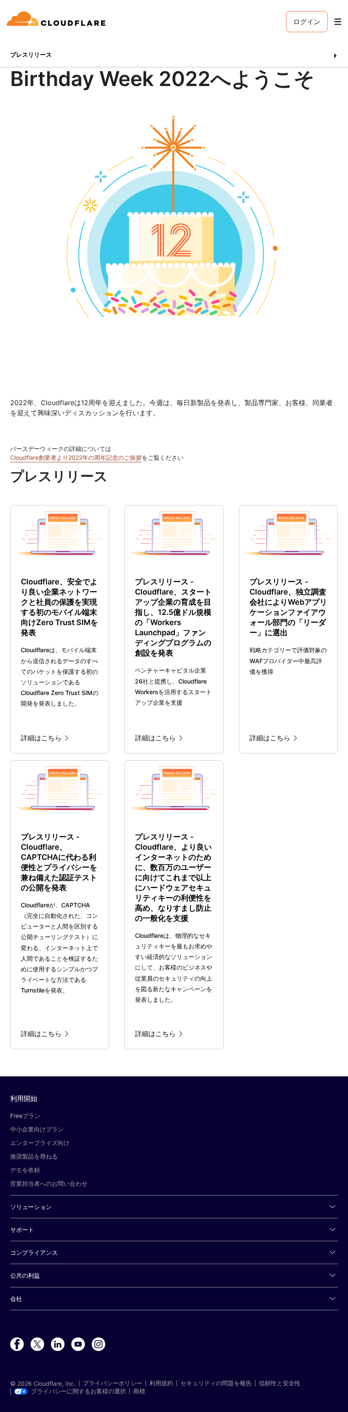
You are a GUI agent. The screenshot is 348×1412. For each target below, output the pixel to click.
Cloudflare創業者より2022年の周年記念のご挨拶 (76, 457)
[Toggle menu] (337, 21)
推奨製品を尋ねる (34, 1156)
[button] (174, 55)
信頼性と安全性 (279, 1383)
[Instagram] (98, 1344)
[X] (37, 1344)
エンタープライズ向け (40, 1142)
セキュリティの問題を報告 (216, 1383)
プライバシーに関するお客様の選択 (78, 1391)
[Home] (57, 21)
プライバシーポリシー (112, 1383)
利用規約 (161, 1383)
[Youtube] (78, 1344)
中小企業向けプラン (37, 1129)
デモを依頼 (25, 1169)
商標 (139, 1391)
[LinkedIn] (58, 1344)
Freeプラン (25, 1115)
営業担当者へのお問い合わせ (48, 1183)
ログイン (306, 21)
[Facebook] (17, 1344)
